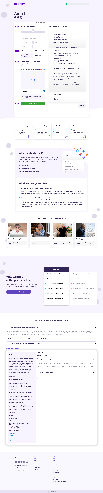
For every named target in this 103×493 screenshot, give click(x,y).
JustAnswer (12, 433)
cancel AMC (31, 406)
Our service (55, 470)
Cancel (31, 103)
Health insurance (37, 474)
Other (35, 460)
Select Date (38, 55)
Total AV (11, 435)
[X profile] (19, 462)
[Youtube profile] (27, 462)
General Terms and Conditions (59, 481)
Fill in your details (28, 26)
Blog (54, 477)
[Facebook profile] (16, 462)
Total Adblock (12, 437)
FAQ (54, 460)
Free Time (36, 462)
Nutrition (36, 469)
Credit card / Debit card (30, 69)
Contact (54, 475)
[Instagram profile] (24, 462)
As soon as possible (25, 55)
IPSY (10, 440)
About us (55, 468)
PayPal (25, 91)
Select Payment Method (30, 61)
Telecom (35, 465)
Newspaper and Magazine (39, 471)
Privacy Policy (56, 479)
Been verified (12, 438)
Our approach (56, 472)
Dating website (37, 467)
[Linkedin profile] (21, 462)
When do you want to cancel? (32, 51)
